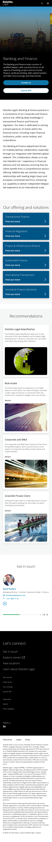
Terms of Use (7, 740)
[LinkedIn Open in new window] (4, 726)
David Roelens (9, 589)
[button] (42, 3)
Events (5, 704)
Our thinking (7, 687)
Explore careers (12, 657)
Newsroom (7, 699)
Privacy (27, 740)
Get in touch (10, 651)
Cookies (18, 740)
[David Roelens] (9, 580)
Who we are (7, 677)
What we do (7, 682)
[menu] (48, 3)
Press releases (8, 709)
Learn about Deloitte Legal (19, 669)
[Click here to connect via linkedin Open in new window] (5, 603)
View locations (11, 663)
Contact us (26, 82)
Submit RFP (26, 90)
